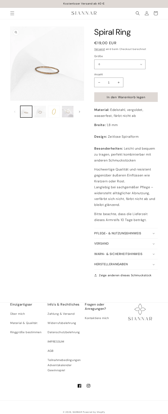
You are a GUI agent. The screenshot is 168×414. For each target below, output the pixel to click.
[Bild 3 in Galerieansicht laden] (54, 112)
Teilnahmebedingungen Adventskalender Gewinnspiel (64, 365)
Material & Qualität (23, 323)
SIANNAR (77, 412)
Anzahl (98, 74)
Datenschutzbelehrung (64, 332)
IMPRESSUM (56, 341)
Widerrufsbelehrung (62, 323)
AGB (50, 351)
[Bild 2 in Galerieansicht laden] (40, 112)
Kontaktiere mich (97, 318)
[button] (12, 13)
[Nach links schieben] (14, 111)
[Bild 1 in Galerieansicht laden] (26, 112)
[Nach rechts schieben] (79, 111)
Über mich (17, 314)
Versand (99, 49)
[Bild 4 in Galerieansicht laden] (68, 112)
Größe (98, 56)
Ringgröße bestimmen (25, 332)
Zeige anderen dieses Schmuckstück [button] (125, 275)
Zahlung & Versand (61, 314)
